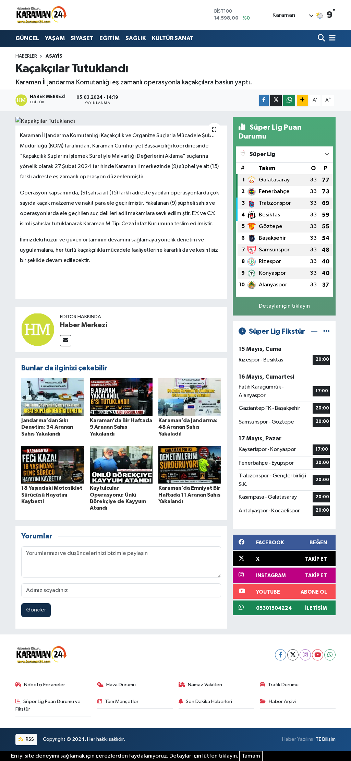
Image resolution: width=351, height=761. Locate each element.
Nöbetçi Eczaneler (44, 684)
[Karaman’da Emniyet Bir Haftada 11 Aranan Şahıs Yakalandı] (189, 464)
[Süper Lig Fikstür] (326, 331)
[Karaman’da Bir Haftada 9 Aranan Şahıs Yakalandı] (121, 397)
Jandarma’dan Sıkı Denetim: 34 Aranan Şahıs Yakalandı (47, 427)
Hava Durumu (121, 684)
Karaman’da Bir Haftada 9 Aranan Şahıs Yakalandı (121, 427)
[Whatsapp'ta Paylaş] (289, 100)
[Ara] (322, 38)
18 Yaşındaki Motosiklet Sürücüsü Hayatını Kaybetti (51, 494)
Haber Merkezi (83, 325)
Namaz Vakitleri (205, 684)
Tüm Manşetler (121, 701)
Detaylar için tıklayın (284, 306)
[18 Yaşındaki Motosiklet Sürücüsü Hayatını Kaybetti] (52, 464)
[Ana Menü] (331, 38)
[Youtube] (317, 655)
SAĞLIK (135, 38)
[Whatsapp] (330, 655)
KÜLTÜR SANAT (173, 38)
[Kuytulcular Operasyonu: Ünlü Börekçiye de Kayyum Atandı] (121, 464)
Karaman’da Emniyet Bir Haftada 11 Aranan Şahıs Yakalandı (189, 494)
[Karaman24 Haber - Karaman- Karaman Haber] (41, 14)
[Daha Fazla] (302, 100)
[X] (293, 655)
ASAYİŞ (54, 56)
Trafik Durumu (283, 684)
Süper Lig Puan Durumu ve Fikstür (48, 705)
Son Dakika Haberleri (209, 701)
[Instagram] (305, 655)
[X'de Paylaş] (276, 100)
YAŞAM (55, 38)
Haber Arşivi (282, 701)
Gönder (36, 610)
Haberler (26, 56)
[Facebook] (280, 655)
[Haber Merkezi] (37, 329)
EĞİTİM (109, 38)
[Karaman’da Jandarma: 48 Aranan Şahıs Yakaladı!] (189, 397)
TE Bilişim (326, 739)
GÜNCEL (27, 38)
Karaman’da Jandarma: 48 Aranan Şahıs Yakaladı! (188, 427)
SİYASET (82, 38)
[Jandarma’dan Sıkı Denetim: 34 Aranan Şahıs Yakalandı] (52, 397)
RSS (29, 739)
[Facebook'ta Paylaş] (264, 100)
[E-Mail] (65, 340)
